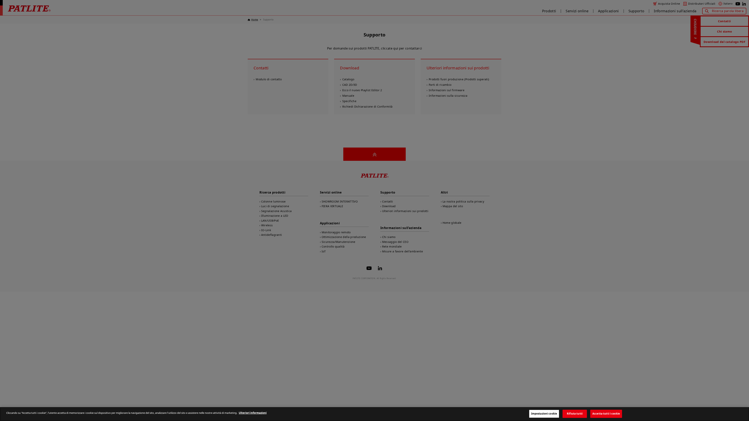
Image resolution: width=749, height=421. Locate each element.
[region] (374, 414)
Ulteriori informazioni (253, 413)
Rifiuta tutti (575, 413)
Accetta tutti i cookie (606, 413)
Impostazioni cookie (544, 413)
